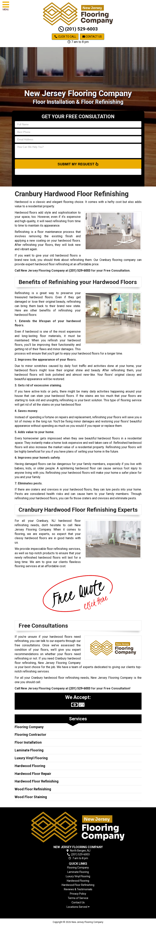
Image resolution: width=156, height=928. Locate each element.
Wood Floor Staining (31, 797)
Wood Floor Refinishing (33, 789)
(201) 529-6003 (81, 29)
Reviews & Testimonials (78, 889)
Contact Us (93, 36)
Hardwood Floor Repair (33, 774)
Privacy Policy (78, 893)
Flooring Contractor (30, 735)
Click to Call (67, 36)
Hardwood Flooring (30, 766)
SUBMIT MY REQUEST (76, 164)
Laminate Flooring (29, 750)
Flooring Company (29, 727)
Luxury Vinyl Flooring (31, 758)
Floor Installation (28, 742)
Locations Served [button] (77, 906)
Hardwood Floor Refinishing (37, 781)
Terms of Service (78, 898)
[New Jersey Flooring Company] (78, 827)
